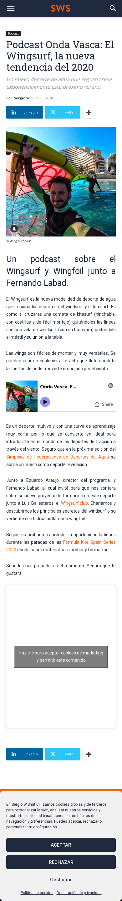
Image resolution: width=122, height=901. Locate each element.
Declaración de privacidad (79, 893)
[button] (11, 8)
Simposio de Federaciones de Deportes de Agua (57, 456)
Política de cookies (37, 893)
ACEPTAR (61, 845)
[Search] (113, 8)
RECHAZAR (61, 862)
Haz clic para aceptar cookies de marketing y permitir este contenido (61, 656)
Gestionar (61, 879)
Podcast (13, 33)
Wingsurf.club (74, 503)
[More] (88, 112)
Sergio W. (22, 98)
